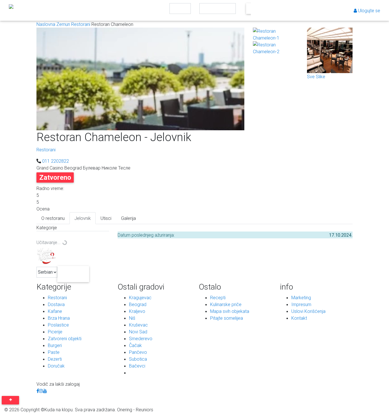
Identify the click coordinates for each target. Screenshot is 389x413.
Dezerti (55, 359)
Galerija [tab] (128, 218)
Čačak (135, 345)
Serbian (73, 274)
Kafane (55, 311)
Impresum (301, 304)
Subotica (138, 359)
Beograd (137, 304)
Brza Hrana (59, 318)
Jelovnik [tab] (82, 218)
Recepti (218, 297)
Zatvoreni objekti (64, 338)
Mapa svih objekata (229, 311)
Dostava (56, 304)
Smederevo (140, 338)
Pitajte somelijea (226, 318)
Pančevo (138, 352)
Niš (132, 318)
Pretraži (249, 10)
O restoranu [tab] (53, 218)
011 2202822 (55, 161)
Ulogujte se (368, 10)
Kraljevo (137, 311)
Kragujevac (140, 297)
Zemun (63, 24)
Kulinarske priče (225, 304)
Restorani (81, 24)
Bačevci (137, 366)
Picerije (55, 331)
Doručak (56, 366)
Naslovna (46, 24)
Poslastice (58, 325)
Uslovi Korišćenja (308, 311)
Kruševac (138, 325)
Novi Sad (138, 331)
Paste (54, 352)
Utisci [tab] (106, 218)
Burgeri (55, 345)
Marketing (301, 297)
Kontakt (299, 318)
